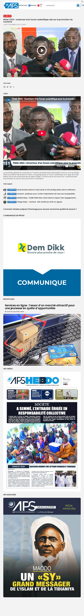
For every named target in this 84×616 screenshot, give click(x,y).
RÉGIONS (33, 5)
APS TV (41, 5)
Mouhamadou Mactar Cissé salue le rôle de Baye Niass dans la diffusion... (46, 190)
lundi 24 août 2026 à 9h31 (15, 311)
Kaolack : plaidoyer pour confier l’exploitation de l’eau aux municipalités (46, 194)
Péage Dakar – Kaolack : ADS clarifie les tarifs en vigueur (39, 202)
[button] (82, 2)
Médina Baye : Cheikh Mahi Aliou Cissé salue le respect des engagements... (47, 198)
